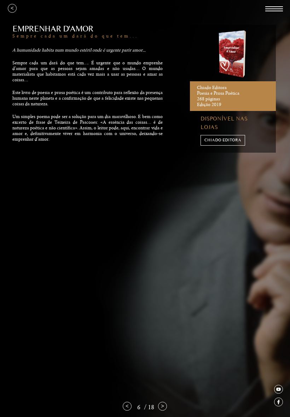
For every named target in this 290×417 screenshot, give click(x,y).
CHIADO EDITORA (222, 140)
